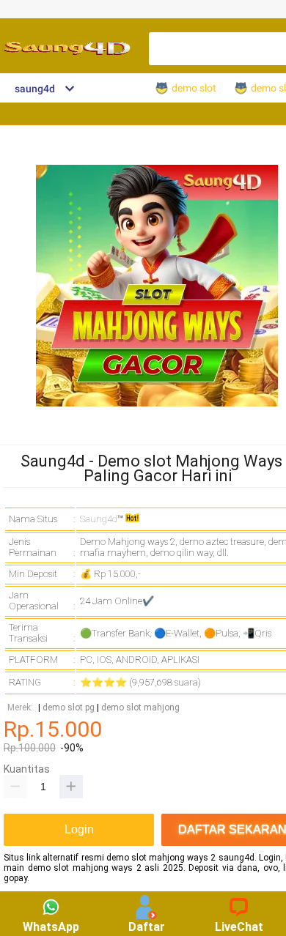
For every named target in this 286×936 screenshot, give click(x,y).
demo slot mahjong (140, 708)
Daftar (146, 927)
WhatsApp (50, 927)
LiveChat (239, 927)
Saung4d (98, 518)
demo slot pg (69, 708)
